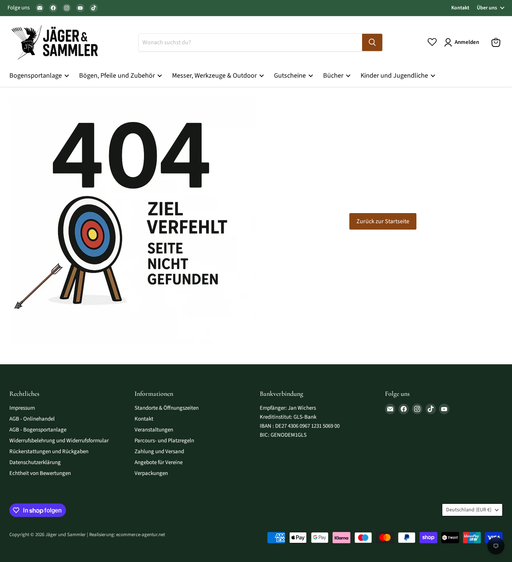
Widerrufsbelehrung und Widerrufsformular (59, 441)
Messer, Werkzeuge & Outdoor (215, 75)
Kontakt (460, 8)
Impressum (22, 408)
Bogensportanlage (36, 75)
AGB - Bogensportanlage (37, 430)
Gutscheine (290, 75)
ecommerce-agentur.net (140, 534)
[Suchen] (372, 42)
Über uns (487, 8)
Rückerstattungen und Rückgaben (48, 451)
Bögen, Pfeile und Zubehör (117, 75)
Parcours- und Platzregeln (164, 441)
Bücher (334, 75)
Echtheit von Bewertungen (40, 473)
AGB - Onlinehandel (32, 419)
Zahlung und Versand (159, 451)
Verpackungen (151, 473)
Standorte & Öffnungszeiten (167, 408)
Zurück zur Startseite (382, 221)
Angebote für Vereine (159, 462)
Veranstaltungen (154, 430)
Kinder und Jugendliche (395, 75)
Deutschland (468, 510)
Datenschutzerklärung (35, 462)
